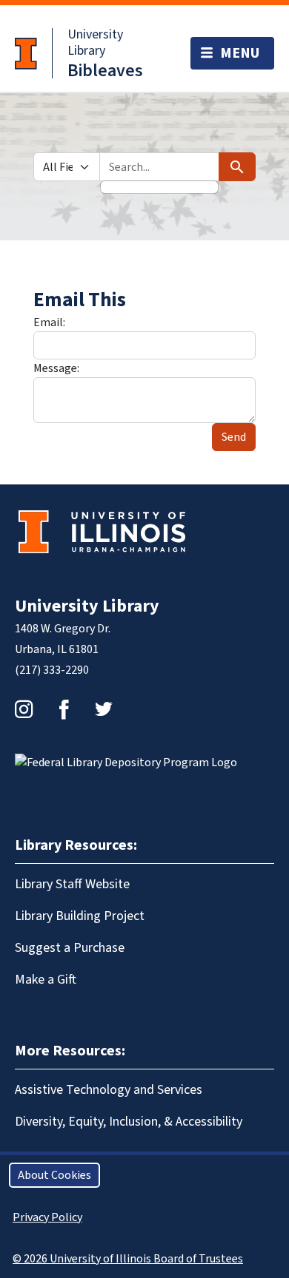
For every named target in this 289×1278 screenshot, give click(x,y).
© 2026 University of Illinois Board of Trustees (128, 1259)
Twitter (104, 709)
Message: (56, 368)
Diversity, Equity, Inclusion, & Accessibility (128, 1121)
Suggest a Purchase (69, 948)
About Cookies (54, 1175)
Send (234, 437)
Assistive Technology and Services (108, 1090)
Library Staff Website (72, 884)
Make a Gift (45, 979)
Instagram (23, 709)
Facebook (64, 709)
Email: (49, 322)
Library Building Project (79, 916)
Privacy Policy (47, 1217)
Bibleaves (105, 71)
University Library (95, 42)
